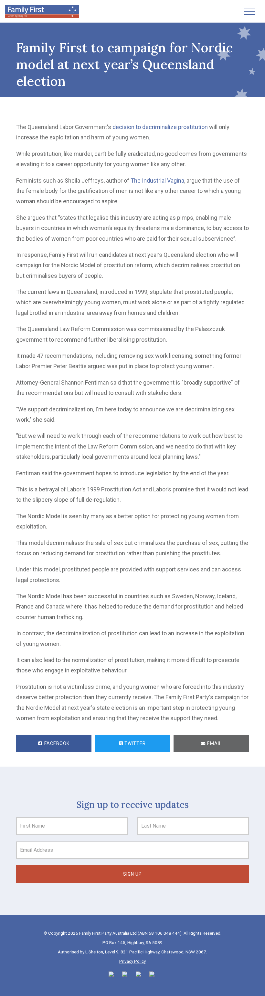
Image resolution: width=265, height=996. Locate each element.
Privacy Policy (132, 961)
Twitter (134, 743)
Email (214, 743)
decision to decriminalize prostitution (160, 127)
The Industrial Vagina (157, 180)
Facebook (56, 743)
